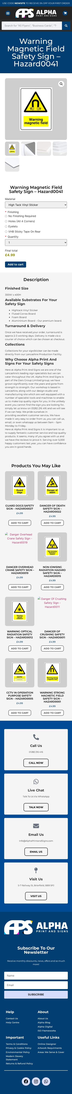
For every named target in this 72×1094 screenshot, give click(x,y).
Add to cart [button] (19, 522)
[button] (7, 13)
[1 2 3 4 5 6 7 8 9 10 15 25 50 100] (36, 242)
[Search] (66, 26)
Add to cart (15, 264)
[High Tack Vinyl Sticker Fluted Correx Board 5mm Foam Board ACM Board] (36, 204)
